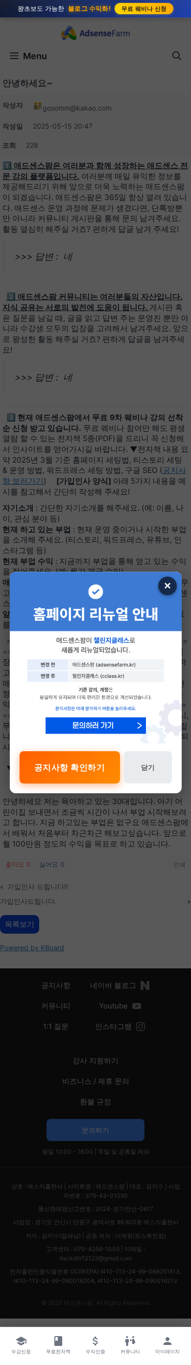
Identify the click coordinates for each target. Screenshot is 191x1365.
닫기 (148, 767)
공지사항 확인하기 (69, 767)
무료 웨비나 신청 (144, 8)
